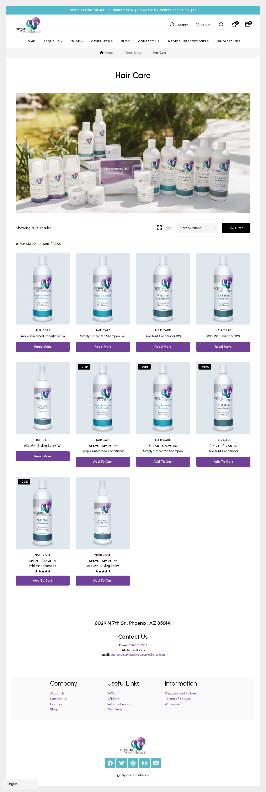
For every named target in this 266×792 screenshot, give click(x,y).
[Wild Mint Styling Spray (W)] (43, 398)
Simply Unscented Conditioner (103, 451)
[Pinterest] (133, 763)
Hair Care (42, 330)
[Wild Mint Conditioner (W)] (163, 289)
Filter (238, 228)
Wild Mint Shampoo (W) (223, 336)
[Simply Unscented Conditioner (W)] (43, 289)
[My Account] (221, 25)
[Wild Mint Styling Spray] (103, 513)
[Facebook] (110, 763)
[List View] (168, 228)
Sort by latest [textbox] (190, 228)
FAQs (111, 693)
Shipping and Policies (181, 693)
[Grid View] (159, 228)
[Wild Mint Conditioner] (223, 398)
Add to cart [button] (103, 462)
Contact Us (58, 699)
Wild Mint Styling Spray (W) (43, 446)
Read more (42, 347)
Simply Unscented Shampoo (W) (103, 336)
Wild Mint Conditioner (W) (163, 336)
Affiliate (114, 699)
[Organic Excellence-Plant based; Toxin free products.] (28, 25)
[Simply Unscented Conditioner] (103, 398)
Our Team (115, 709)
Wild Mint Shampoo (42, 566)
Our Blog (56, 704)
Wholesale (172, 704)
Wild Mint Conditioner (223, 451)
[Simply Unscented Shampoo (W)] (103, 289)
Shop (54, 709)
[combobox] (197, 228)
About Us (57, 693)
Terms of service (178, 699)
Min (28, 244)
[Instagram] (144, 763)
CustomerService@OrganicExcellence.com (137, 654)
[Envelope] (156, 763)
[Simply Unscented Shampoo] (163, 398)
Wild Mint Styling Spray (103, 566)
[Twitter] (121, 763)
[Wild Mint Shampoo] (43, 513)
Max (52, 244)
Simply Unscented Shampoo (163, 451)
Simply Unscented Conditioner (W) (42, 336)
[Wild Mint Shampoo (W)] (223, 289)
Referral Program (120, 704)
